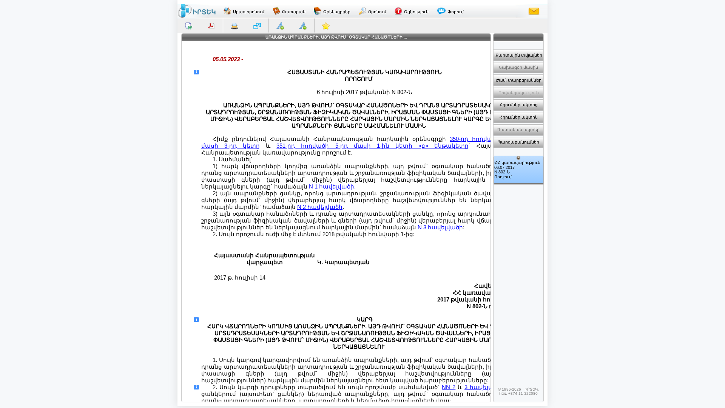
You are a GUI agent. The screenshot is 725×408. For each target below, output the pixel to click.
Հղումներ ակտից (519, 104)
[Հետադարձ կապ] (534, 11)
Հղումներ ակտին (519, 117)
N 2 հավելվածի (319, 207)
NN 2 (448, 387)
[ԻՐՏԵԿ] (197, 11)
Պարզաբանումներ (518, 142)
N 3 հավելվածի (440, 227)
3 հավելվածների (490, 387)
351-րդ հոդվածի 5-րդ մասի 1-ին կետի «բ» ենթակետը (372, 145)
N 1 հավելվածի (331, 186)
